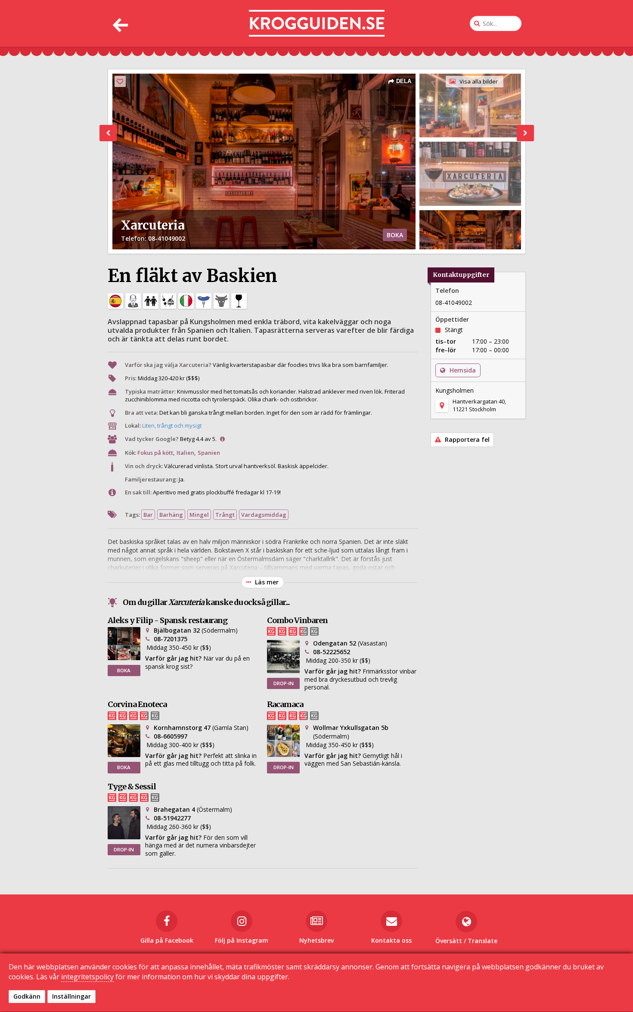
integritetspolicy (87, 976)
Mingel (199, 514)
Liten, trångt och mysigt (172, 425)
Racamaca (285, 704)
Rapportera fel (466, 439)
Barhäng (171, 514)
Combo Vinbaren (297, 620)
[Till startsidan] (317, 23)
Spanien (209, 452)
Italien (185, 452)
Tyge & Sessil (132, 787)
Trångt (225, 514)
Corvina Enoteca (137, 704)
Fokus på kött (155, 452)
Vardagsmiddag (263, 514)
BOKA (395, 235)
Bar (148, 514)
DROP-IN (283, 683)
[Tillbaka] (119, 23)
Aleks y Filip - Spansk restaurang (167, 620)
